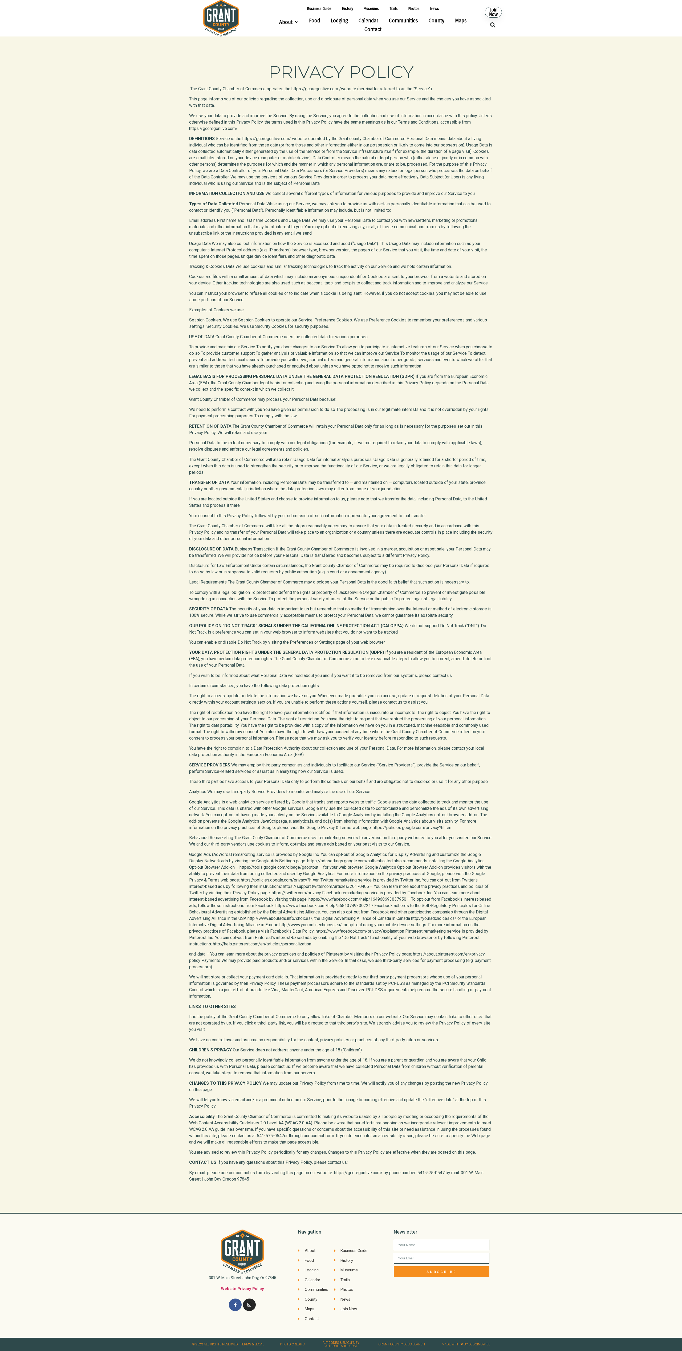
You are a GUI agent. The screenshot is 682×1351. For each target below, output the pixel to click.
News (434, 8)
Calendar (368, 20)
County (436, 20)
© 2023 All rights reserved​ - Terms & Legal (228, 1344)
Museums (371, 8)
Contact (372, 29)
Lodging (339, 20)
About (286, 22)
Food (314, 20)
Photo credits (292, 1344)
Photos (414, 8)
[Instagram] (249, 1305)
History (347, 8)
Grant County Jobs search (401, 1344)
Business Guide (319, 8)
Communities (403, 20)
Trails (393, 8)
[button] (493, 12)
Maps (461, 20)
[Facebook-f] (235, 1305)
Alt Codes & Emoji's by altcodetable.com (341, 1344)
